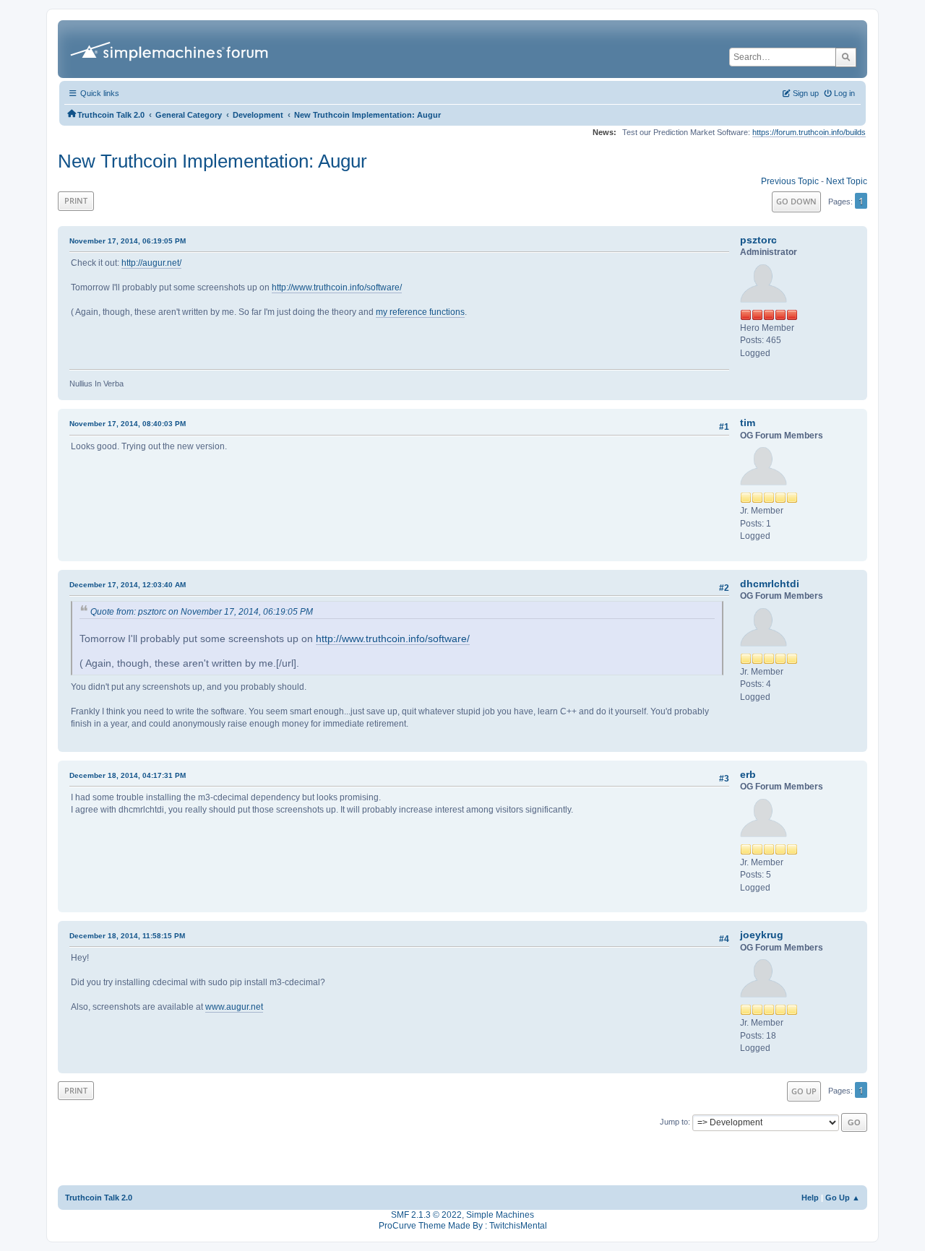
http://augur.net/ (151, 263)
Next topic (846, 181)
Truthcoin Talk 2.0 (98, 1197)
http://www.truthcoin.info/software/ (337, 287)
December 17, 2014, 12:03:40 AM (127, 585)
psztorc (758, 240)
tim (747, 422)
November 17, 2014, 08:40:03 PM (127, 424)
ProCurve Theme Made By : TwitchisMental (463, 1226)
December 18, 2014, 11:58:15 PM (127, 936)
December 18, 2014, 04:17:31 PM (127, 775)
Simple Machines (500, 1215)
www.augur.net (234, 1007)
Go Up (804, 1091)
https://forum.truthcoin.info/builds (809, 132)
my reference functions (420, 312)
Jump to (674, 1121)
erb (748, 774)
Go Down (796, 201)
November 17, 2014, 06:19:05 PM (127, 241)
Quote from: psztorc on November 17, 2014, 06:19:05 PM (201, 612)
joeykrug (761, 934)
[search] (845, 57)
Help (810, 1197)
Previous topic (790, 181)
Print (75, 200)
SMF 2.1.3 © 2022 (426, 1215)
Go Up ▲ (842, 1197)
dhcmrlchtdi (769, 583)
